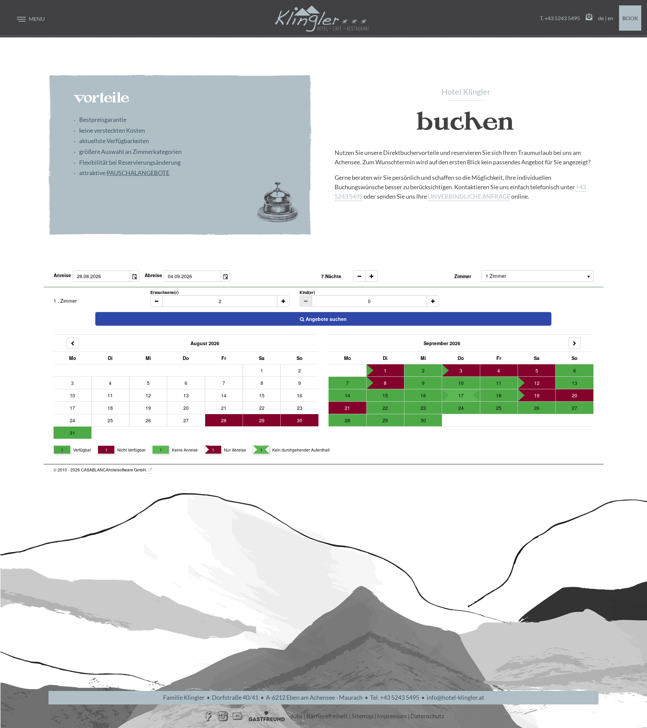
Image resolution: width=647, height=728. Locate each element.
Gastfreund (267, 716)
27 (186, 420)
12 (148, 395)
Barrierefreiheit (327, 716)
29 (262, 420)
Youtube (237, 716)
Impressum (392, 716)
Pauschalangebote (138, 172)
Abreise (153, 275)
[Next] (574, 343)
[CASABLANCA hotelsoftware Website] (150, 470)
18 (110, 407)
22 (262, 407)
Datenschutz (427, 716)
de (601, 18)
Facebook (208, 716)
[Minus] (156, 301)
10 (72, 395)
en (610, 18)
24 (72, 420)
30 (299, 420)
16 (299, 395)
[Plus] (283, 301)
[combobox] (101, 276)
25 (110, 420)
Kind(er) (307, 292)
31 (72, 432)
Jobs (296, 716)
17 (72, 407)
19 (148, 407)
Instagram (223, 716)
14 (223, 395)
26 (148, 420)
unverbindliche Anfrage (469, 196)
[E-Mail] (589, 18)
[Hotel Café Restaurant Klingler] (322, 18)
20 (186, 407)
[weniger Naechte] (359, 276)
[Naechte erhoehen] (371, 276)
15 (262, 395)
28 (223, 420)
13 (186, 395)
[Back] (72, 343)
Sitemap (362, 716)
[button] (134, 276)
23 (299, 407)
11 (110, 395)
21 (223, 407)
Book (630, 18)
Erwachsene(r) (164, 292)
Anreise (62, 275)
